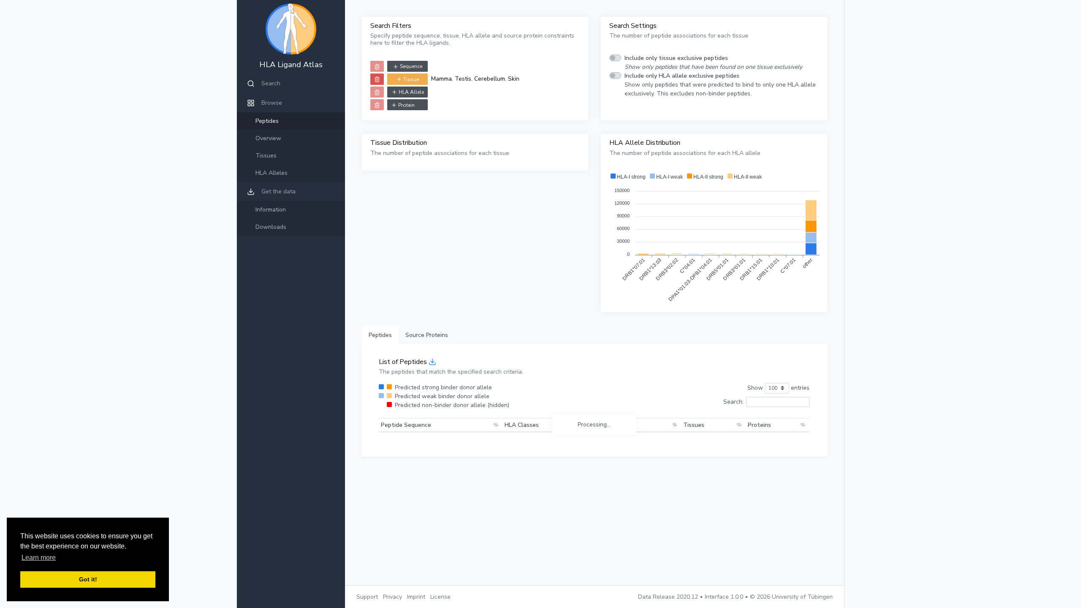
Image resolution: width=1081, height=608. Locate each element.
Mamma (441, 79)
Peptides (267, 121)
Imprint (416, 597)
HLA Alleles (271, 173)
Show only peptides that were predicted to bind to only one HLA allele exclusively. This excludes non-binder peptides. (720, 85)
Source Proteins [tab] (426, 335)
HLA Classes (522, 425)
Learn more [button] (39, 557)
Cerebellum (489, 79)
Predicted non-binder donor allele (452, 405)
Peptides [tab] (380, 335)
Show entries (778, 388)
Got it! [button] (88, 579)
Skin (513, 79)
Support (367, 597)
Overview (268, 138)
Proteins (759, 425)
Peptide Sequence (406, 425)
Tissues (266, 156)
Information (270, 210)
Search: (733, 402)
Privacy (392, 597)
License (440, 597)
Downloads (270, 227)
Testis (463, 79)
